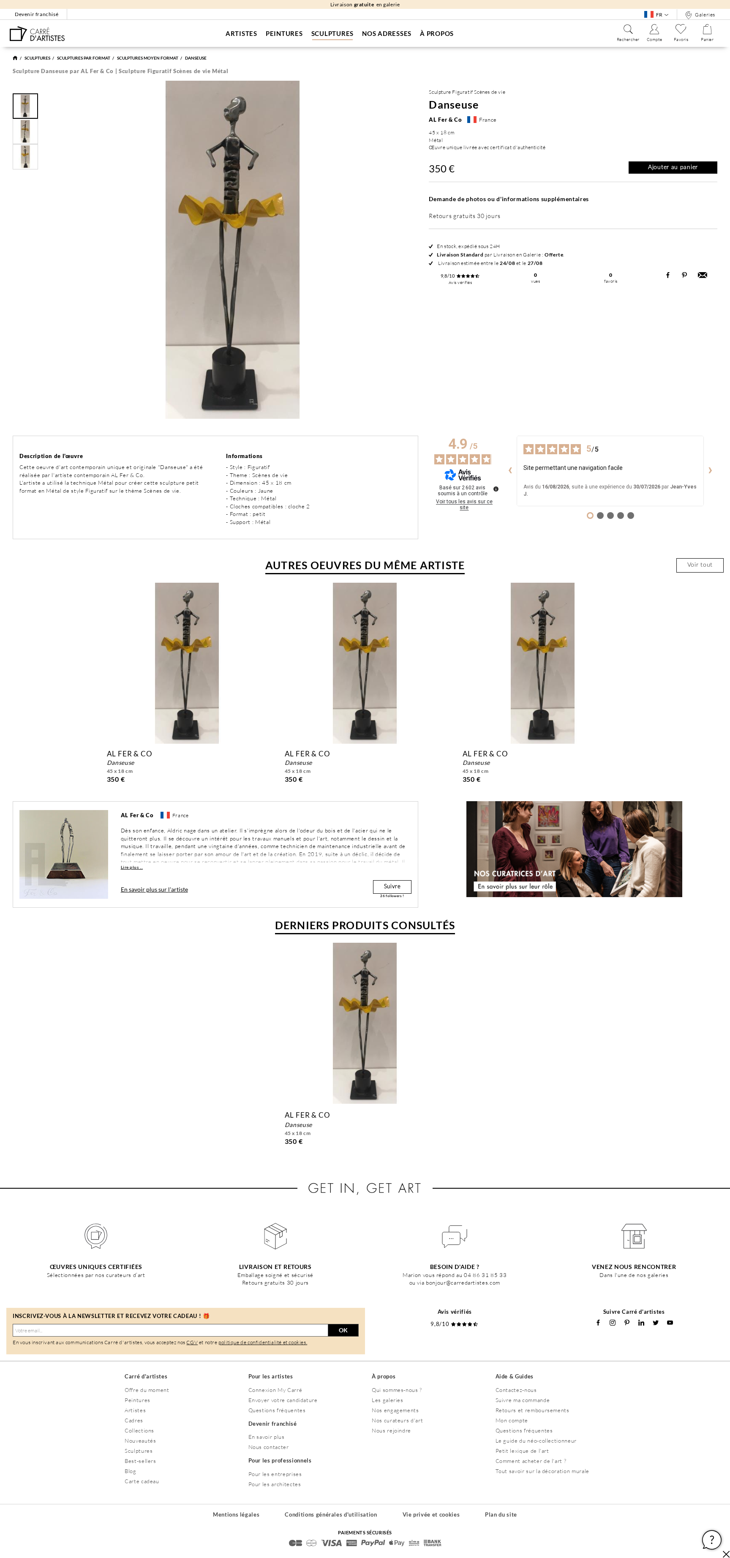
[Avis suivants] (710, 471)
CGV (192, 1342)
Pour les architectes (274, 1484)
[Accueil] (15, 57)
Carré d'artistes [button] (146, 1376)
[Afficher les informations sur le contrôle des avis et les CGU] (496, 489)
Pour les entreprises (275, 1474)
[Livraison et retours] (275, 1236)
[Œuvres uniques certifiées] (96, 1236)
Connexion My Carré (275, 1389)
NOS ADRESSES (386, 33)
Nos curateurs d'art (397, 1420)
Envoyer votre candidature (283, 1400)
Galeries (704, 14)
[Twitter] (656, 1323)
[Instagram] (613, 1323)
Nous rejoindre (391, 1430)
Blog (130, 1471)
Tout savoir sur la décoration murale (542, 1471)
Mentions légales (236, 1514)
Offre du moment (147, 1389)
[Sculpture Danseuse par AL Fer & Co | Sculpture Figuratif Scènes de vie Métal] (37, 33)
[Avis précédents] (510, 471)
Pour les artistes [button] (270, 1376)
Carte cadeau (142, 1481)
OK (343, 1330)
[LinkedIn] (641, 1323)
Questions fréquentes (277, 1410)
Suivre (392, 887)
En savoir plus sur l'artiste (154, 889)
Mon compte (512, 1420)
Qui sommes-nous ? (397, 1389)
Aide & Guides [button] (515, 1376)
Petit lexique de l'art (522, 1450)
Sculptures (332, 33)
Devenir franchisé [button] (272, 1423)
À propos (437, 33)
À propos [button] (383, 1376)
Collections (139, 1430)
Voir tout (700, 565)
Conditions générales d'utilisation (331, 1514)
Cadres (134, 1420)
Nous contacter (268, 1446)
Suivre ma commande (523, 1400)
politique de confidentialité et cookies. (262, 1342)
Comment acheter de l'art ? (531, 1460)
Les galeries (387, 1400)
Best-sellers (140, 1460)
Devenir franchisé (36, 14)
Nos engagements (395, 1410)
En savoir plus (266, 1436)
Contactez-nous (516, 1389)
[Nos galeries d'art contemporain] (634, 1236)
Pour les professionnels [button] (280, 1460)
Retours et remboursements (532, 1410)
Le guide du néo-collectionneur (536, 1440)
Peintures (284, 33)
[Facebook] (598, 1323)
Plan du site (501, 1514)
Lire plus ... (132, 867)
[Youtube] (670, 1323)
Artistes (241, 33)
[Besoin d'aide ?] (455, 1236)
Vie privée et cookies (431, 1514)
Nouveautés (140, 1440)
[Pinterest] (627, 1323)
